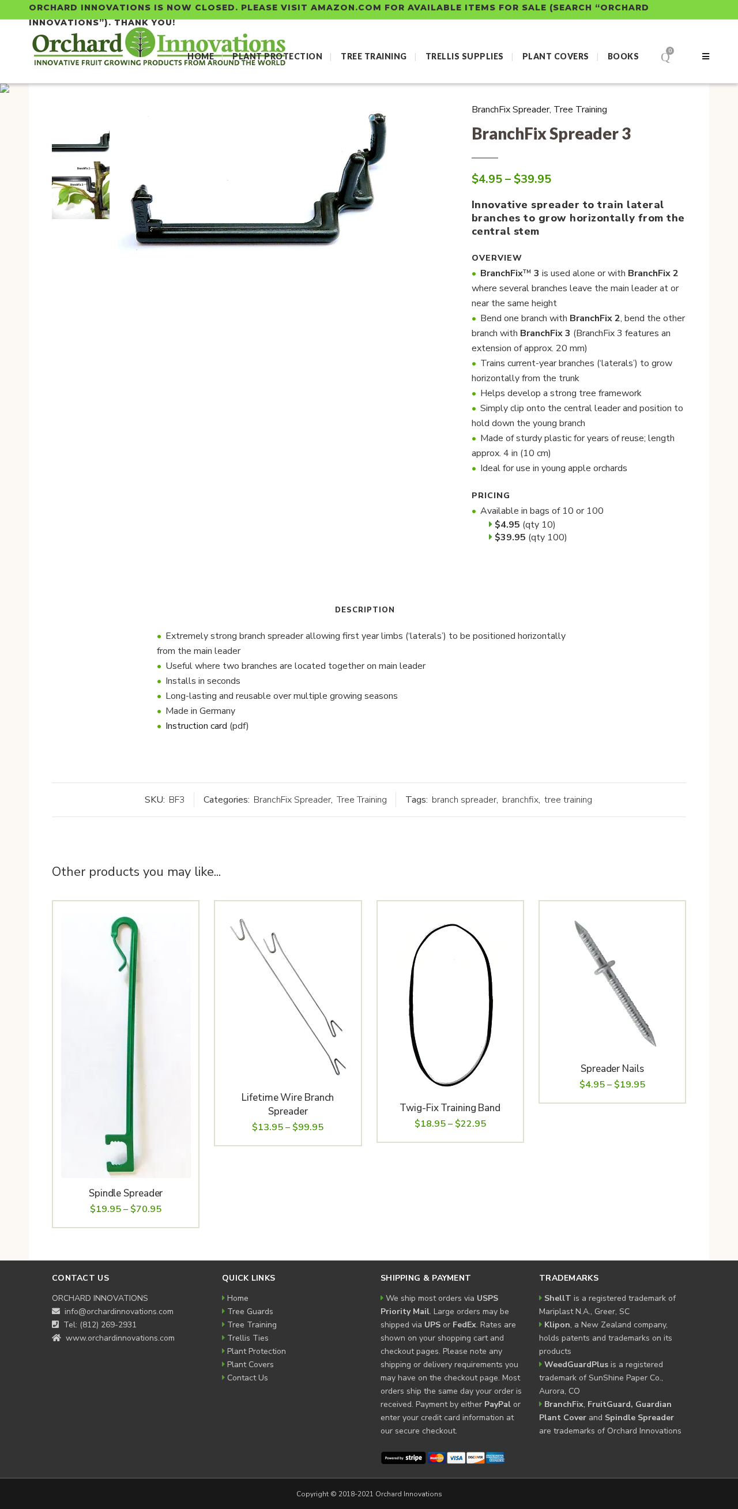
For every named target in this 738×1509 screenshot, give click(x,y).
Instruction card (196, 726)
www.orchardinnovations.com (119, 1338)
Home (237, 1298)
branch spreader (464, 799)
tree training (568, 799)
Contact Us (247, 1377)
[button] (377, 119)
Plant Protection (256, 1351)
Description (365, 610)
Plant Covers (250, 1364)
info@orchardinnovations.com (118, 1311)
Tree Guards (250, 1311)
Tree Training (580, 109)
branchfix (520, 799)
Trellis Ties (248, 1338)
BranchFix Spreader (510, 109)
